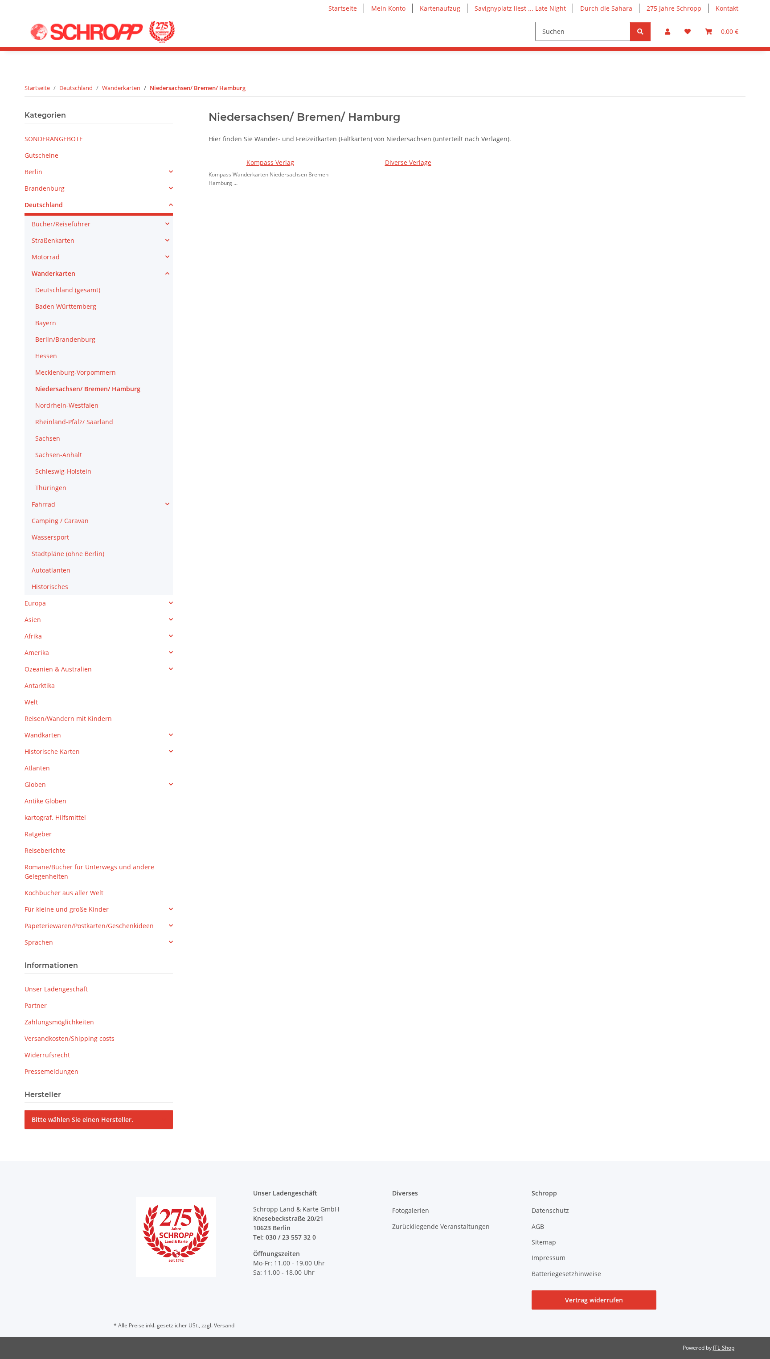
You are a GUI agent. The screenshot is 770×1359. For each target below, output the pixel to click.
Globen (35, 784)
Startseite (342, 8)
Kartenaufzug (440, 8)
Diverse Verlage (408, 162)
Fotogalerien (410, 1210)
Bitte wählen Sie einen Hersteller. (82, 1119)
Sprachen (39, 942)
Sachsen (47, 438)
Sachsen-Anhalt (58, 454)
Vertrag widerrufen (594, 1300)
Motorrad (46, 257)
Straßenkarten (53, 240)
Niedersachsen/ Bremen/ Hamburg (87, 389)
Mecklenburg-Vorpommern (75, 372)
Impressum (548, 1257)
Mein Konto (388, 8)
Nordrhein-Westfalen (66, 405)
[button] (667, 31)
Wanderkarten (53, 273)
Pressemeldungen (51, 1071)
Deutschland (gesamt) (67, 290)
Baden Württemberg (65, 306)
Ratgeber (38, 834)
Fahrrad (43, 504)
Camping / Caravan (60, 520)
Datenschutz (550, 1210)
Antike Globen (45, 801)
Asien (33, 619)
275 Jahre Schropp (674, 8)
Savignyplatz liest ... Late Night (520, 8)
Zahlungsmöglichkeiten (59, 1022)
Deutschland (44, 205)
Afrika (33, 636)
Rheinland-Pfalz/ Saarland (74, 422)
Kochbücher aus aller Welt (64, 892)
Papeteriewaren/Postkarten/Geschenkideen (89, 925)
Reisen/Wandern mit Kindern (68, 718)
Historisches (50, 586)
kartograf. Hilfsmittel (55, 817)
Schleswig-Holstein (63, 471)
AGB (538, 1226)
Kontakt (727, 8)
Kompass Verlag (270, 162)
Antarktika (40, 685)
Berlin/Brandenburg (65, 339)
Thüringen (50, 487)
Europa (35, 603)
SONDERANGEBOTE (54, 139)
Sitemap (544, 1242)
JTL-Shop (723, 1347)
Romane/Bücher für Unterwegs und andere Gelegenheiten (89, 871)
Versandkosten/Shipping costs (70, 1038)
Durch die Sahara (606, 8)
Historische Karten (52, 751)
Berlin (33, 172)
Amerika (37, 652)
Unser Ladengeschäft (56, 989)
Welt (31, 702)
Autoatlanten (51, 570)
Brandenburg (45, 188)
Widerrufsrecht (47, 1055)
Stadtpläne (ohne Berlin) (68, 553)
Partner (36, 1005)
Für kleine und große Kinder (67, 909)
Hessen (46, 356)
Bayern (45, 323)
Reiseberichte (45, 850)
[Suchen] (640, 31)
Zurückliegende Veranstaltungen (441, 1226)
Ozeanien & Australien (58, 669)
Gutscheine (41, 155)
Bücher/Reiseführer (61, 224)
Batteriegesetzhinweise (566, 1273)
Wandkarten (43, 735)
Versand (224, 1325)
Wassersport (50, 537)
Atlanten (37, 768)
